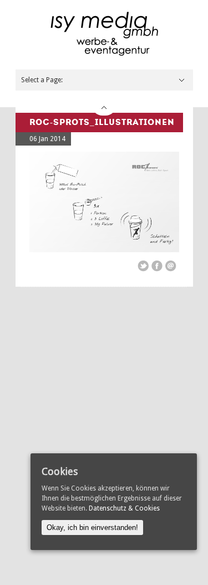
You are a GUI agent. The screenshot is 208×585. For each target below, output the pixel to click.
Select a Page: (42, 80)
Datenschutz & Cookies (124, 508)
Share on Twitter (143, 266)
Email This (170, 266)
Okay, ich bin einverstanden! (92, 527)
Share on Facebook (157, 266)
